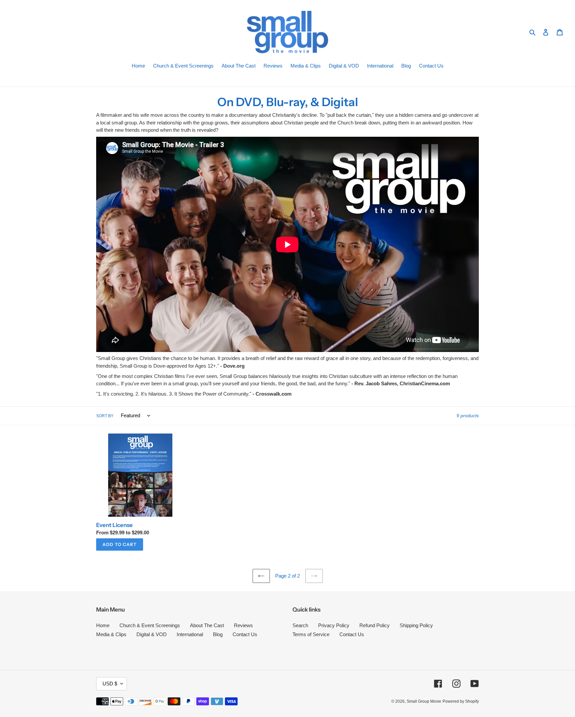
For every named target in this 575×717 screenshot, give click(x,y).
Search (300, 625)
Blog (218, 634)
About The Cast (207, 625)
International (190, 634)
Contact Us (245, 634)
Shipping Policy (416, 625)
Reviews (243, 625)
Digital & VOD (151, 634)
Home (102, 625)
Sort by (104, 416)
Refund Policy (374, 625)
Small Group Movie (424, 701)
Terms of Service (310, 634)
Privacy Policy (333, 625)
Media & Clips (111, 634)
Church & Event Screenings (149, 625)
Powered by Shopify (461, 701)
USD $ (109, 683)
